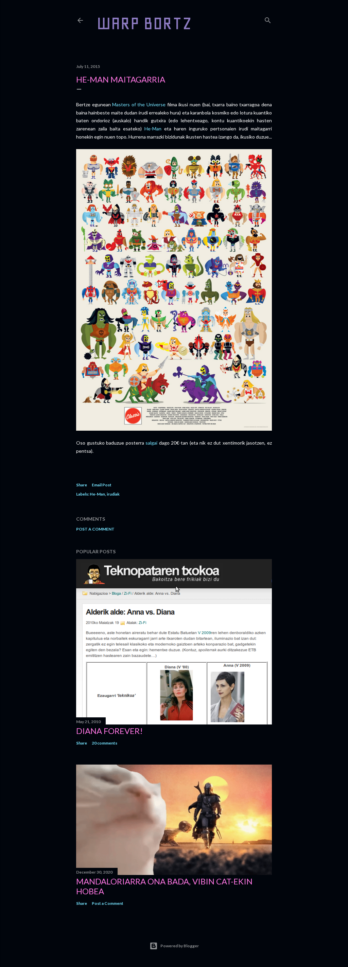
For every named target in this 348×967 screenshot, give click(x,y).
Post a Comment (95, 529)
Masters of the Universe (139, 104)
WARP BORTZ (144, 23)
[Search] (268, 18)
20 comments (104, 743)
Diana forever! (109, 731)
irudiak (113, 494)
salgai (151, 443)
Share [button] (81, 484)
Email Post (101, 484)
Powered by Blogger (179, 945)
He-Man (152, 128)
